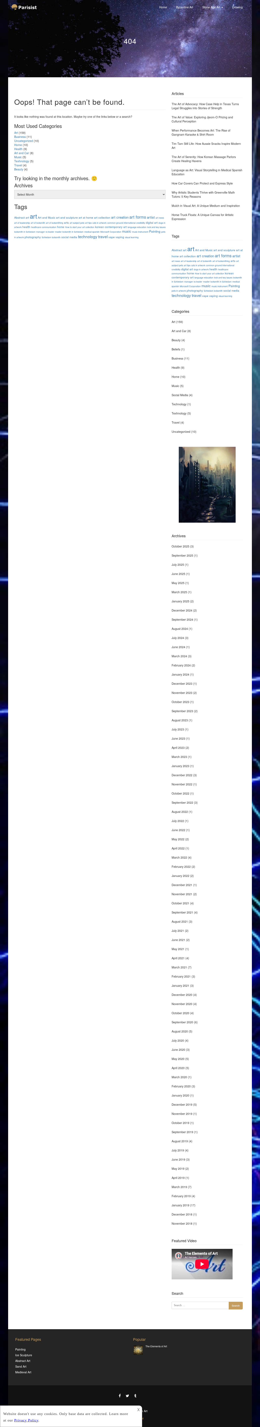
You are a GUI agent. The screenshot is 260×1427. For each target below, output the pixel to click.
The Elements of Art (156, 1346)
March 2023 (179, 757)
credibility (140, 222)
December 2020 (182, 995)
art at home (86, 217)
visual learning (132, 237)
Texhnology (21, 161)
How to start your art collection (79, 227)
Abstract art (21, 217)
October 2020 (180, 1013)
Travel (18, 165)
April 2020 (178, 1068)
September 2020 (182, 1022)
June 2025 (178, 574)
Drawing (237, 7)
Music (18, 157)
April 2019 (178, 1178)
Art (16, 133)
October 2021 (180, 903)
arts (66, 222)
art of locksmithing (54, 222)
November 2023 (182, 693)
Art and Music (46, 217)
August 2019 (180, 1141)
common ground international (121, 222)
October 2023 (180, 702)
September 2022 (182, 802)
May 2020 (178, 1059)
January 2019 (180, 1205)
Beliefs (176, 349)
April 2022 (178, 848)
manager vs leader (45, 231)
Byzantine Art (184, 7)
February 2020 (181, 1086)
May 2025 (178, 583)
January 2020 (180, 1095)
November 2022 (182, 784)
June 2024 (178, 647)
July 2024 (178, 638)
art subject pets (77, 222)
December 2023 (182, 683)
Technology (179, 404)
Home (163, 7)
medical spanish (92, 231)
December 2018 (182, 1214)
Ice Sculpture (23, 1355)
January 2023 (180, 766)
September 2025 (182, 555)
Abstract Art (22, 1361)
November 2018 (182, 1223)
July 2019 (178, 1150)
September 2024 (182, 619)
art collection (102, 217)
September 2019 (182, 1132)
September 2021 (182, 912)
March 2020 (179, 1077)
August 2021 (180, 921)
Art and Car (21, 153)
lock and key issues (156, 227)
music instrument (140, 231)
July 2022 (178, 821)
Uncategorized (23, 141)
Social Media (180, 395)
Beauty (18, 169)
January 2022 (180, 876)
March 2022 (179, 857)
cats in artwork (99, 222)
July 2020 (178, 1040)
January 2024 (180, 674)
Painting (154, 231)
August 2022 (180, 812)
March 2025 (179, 592)
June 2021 (178, 940)
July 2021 (178, 931)
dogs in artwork (201, 269)
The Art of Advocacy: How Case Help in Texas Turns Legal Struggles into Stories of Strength (205, 106)
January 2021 (180, 985)
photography (33, 237)
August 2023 (180, 720)
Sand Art (20, 1366)
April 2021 (178, 958)
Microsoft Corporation (110, 231)
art (33, 216)
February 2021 (181, 976)
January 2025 (180, 601)
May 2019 (178, 1168)
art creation (120, 217)
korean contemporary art (111, 227)
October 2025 (180, 546)
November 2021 (182, 894)
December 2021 (182, 885)
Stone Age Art (211, 7)
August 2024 (180, 629)
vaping (120, 237)
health (26, 227)
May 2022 (178, 839)
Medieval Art (23, 1372)
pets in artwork (179, 290)
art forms (137, 217)
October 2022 (180, 793)
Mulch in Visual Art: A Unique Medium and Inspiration (206, 206)
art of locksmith (38, 222)
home (60, 227)
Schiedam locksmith (51, 237)
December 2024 (182, 610)
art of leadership (22, 222)
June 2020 (178, 1050)
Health (18, 149)
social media (69, 237)
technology (87, 236)
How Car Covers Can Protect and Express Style (202, 183)
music (126, 231)
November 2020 (182, 1004)
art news (160, 217)
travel (103, 236)
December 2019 (182, 1104)
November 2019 (182, 1114)
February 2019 (181, 1196)
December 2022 (182, 775)
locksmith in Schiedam (24, 231)
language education (137, 227)
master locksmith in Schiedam (69, 231)
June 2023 (178, 738)
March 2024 (179, 656)
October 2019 (180, 1123)
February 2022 (181, 866)
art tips (88, 222)
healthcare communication (43, 227)
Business (20, 137)
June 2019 (178, 1159)
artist (151, 217)
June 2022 (178, 830)
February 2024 (181, 665)
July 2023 (178, 729)
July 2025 (178, 565)
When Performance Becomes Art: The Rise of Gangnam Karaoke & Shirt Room (201, 132)
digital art (152, 222)
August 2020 (180, 1031)
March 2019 (179, 1187)
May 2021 (178, 949)
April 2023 (178, 748)
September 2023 (182, 711)
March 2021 (179, 967)
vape (111, 237)
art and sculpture (67, 217)
